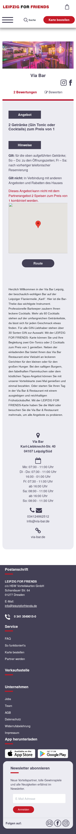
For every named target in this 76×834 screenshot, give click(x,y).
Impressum (12, 732)
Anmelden (23, 809)
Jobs (8, 699)
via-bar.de (38, 536)
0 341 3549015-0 (25, 616)
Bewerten (55, 92)
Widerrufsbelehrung (17, 726)
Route (38, 263)
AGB (8, 712)
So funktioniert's (15, 645)
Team (8, 705)
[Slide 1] (33, 84)
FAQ (8, 638)
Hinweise (25, 145)
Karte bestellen (59, 20)
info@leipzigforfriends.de (21, 605)
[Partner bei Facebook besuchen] (70, 82)
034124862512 (38, 516)
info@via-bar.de (38, 521)
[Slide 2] (38, 84)
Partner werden (15, 659)
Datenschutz (13, 719)
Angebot (24, 114)
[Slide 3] (42, 84)
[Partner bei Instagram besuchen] (64, 82)
